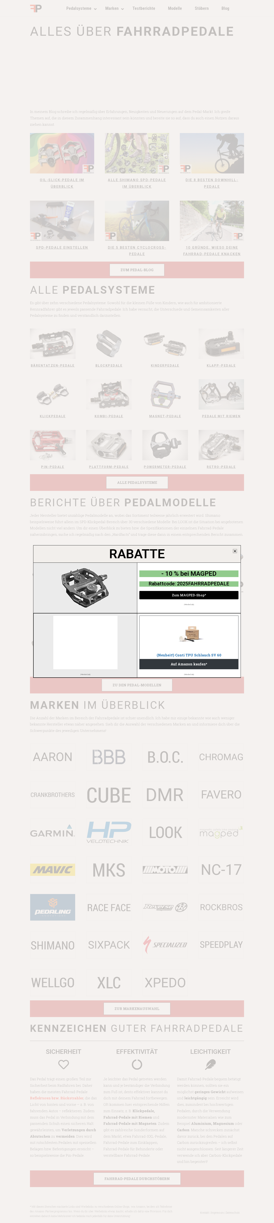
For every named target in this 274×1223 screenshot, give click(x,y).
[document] (137, 611)
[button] (235, 551)
